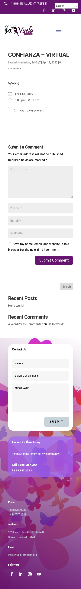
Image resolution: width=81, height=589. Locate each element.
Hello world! (16, 306)
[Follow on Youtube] (73, 10)
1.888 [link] (15, 3)
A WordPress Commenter (25, 324)
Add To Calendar (30, 110)
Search (66, 287)
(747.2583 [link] (39, 3)
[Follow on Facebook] (44, 10)
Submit (56, 422)
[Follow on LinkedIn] (53, 10)
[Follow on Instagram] (63, 10)
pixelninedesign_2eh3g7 (25, 63)
